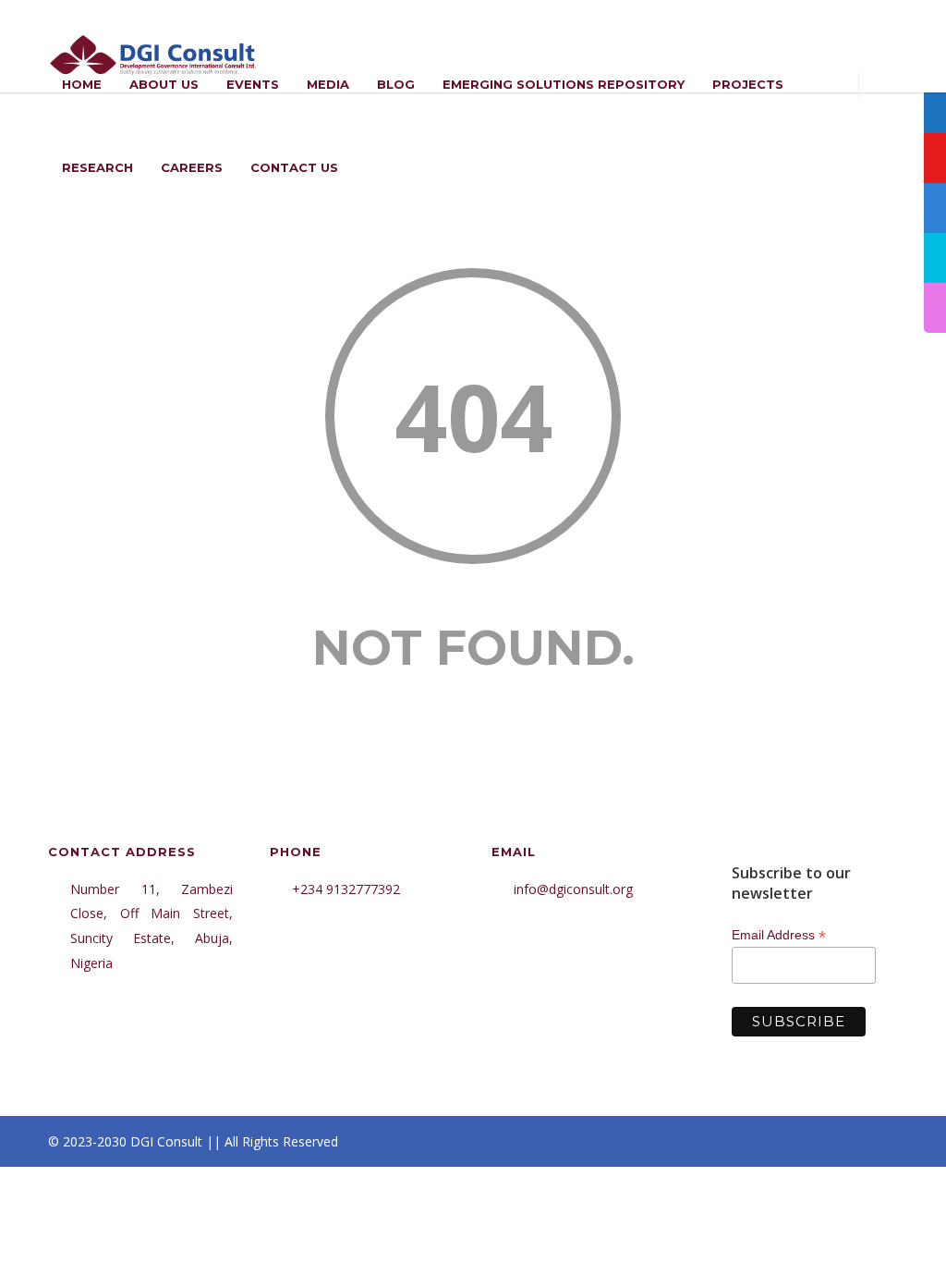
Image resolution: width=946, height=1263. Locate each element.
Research (97, 167)
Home (82, 84)
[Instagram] (768, 1141)
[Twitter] (842, 1141)
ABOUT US (164, 84)
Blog (396, 84)
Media (328, 84)
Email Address (779, 935)
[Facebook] (731, 1141)
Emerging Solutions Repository (564, 84)
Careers (192, 167)
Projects (747, 84)
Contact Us (294, 167)
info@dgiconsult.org (573, 889)
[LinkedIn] (805, 1141)
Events (252, 84)
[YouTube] (879, 1141)
